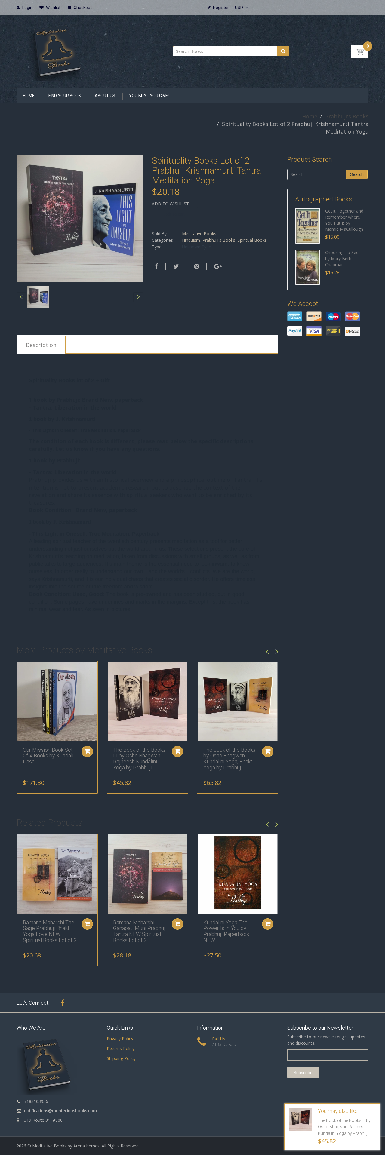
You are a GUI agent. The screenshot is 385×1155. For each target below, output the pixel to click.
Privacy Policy (120, 1038)
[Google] (217, 266)
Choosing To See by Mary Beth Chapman (342, 258)
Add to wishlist (170, 204)
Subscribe (303, 1072)
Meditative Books (199, 233)
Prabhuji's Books (346, 116)
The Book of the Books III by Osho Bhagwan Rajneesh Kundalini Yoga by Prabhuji (139, 759)
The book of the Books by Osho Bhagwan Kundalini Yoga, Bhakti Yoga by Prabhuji (229, 759)
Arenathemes (86, 1146)
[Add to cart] (87, 751)
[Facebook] (156, 266)
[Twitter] (175, 266)
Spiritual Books (252, 240)
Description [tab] (41, 345)
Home (309, 116)
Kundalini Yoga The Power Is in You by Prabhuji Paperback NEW (226, 931)
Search (357, 174)
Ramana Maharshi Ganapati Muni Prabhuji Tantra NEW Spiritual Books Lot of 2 (140, 931)
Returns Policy (120, 1048)
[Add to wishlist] (21, 668)
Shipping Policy (121, 1058)
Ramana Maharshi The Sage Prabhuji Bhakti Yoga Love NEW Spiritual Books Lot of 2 (50, 931)
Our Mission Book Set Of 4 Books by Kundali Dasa (48, 756)
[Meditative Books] (57, 50)
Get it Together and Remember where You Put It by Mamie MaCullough (344, 220)
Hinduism (191, 240)
